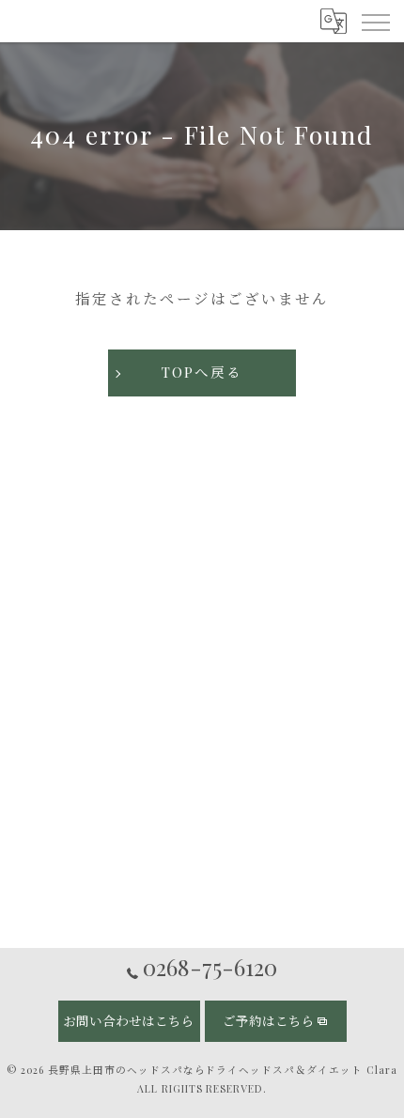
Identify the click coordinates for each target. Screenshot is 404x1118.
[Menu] (374, 20)
